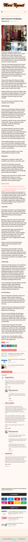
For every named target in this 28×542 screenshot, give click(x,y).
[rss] (17, 502)
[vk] (24, 499)
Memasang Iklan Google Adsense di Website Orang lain (15, 524)
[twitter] (11, 499)
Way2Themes (15, 538)
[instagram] (4, 502)
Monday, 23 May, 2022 (9, 454)
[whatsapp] (24, 502)
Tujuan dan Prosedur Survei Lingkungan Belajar (16, 360)
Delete (9, 387)
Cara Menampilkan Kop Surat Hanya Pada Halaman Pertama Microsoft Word (17, 512)
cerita (6, 16)
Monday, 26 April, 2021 (9, 378)
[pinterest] (17, 499)
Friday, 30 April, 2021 (9, 404)
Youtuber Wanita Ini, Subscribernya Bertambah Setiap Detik (15, 518)
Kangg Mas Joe (9, 377)
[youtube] (11, 502)
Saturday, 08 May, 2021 (13, 391)
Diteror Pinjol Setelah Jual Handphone (14, 186)
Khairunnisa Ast (5, 21)
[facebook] (4, 499)
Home (2, 16)
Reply (6, 387)
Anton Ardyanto (9, 403)
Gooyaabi (14, 540)
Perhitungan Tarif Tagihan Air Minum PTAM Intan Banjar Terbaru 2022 (16, 354)
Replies (8, 389)
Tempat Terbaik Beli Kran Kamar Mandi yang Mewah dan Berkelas (13, 189)
